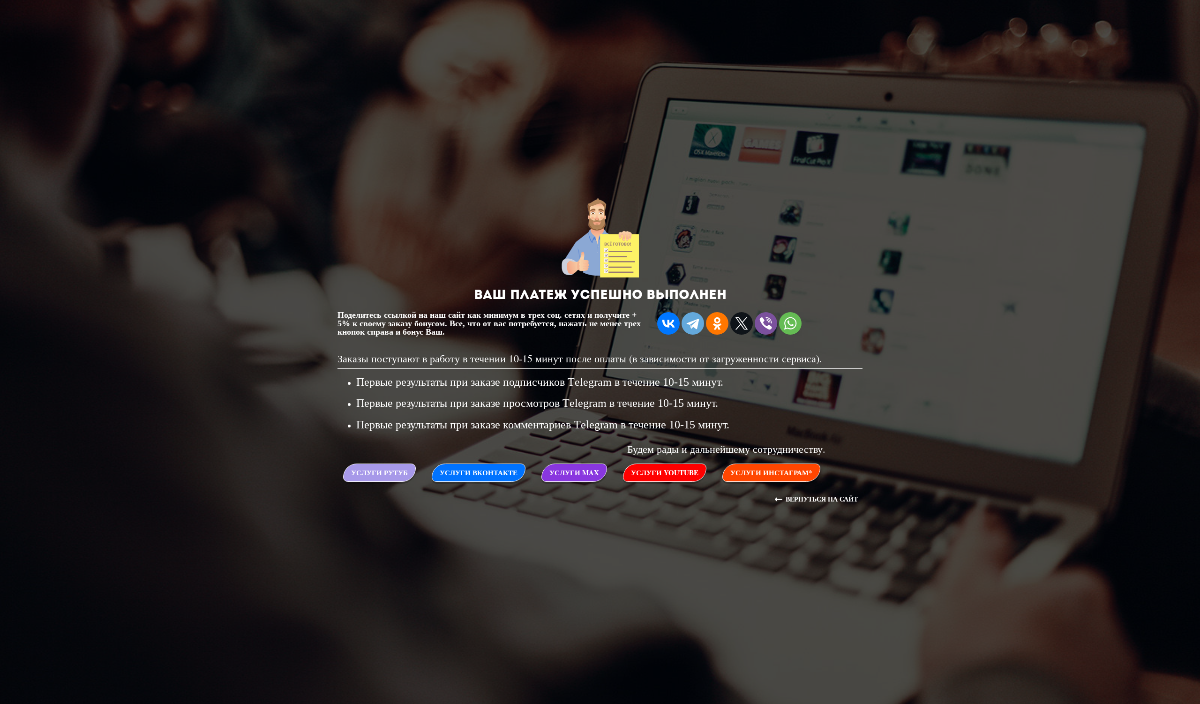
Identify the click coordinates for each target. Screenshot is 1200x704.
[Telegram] (693, 323)
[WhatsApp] (790, 323)
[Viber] (766, 323)
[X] (741, 323)
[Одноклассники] (717, 323)
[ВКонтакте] (668, 323)
